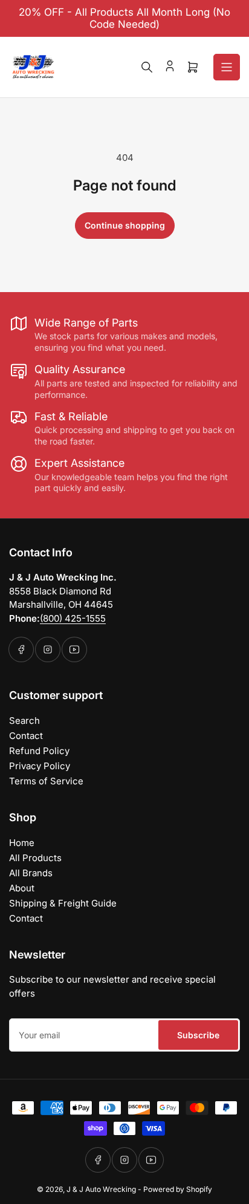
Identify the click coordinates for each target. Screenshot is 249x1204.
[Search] (147, 67)
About (21, 888)
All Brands (31, 873)
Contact (26, 735)
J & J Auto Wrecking (101, 1189)
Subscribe (198, 1035)
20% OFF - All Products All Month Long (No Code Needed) (124, 18)
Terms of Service (46, 781)
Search (24, 720)
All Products (35, 858)
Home (21, 842)
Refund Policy (39, 751)
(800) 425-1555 (73, 618)
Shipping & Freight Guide (63, 903)
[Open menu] (226, 67)
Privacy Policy (39, 766)
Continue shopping (125, 225)
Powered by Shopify (177, 1189)
